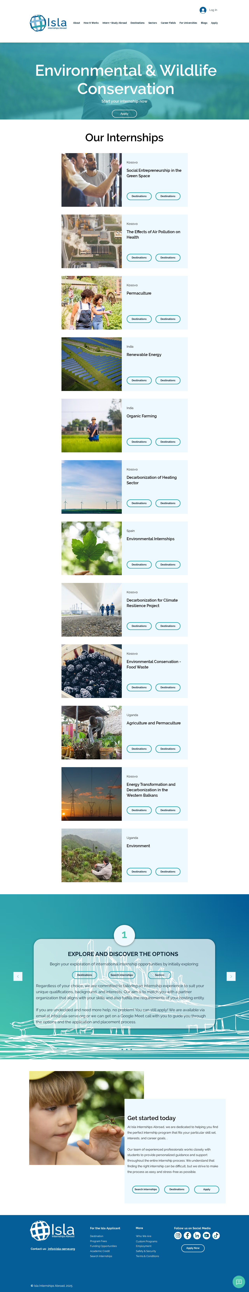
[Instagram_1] (178, 1235)
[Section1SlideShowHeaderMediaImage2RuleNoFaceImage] (122, 1049)
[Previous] (17, 976)
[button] (138, 23)
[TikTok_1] (216, 1235)
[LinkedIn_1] (197, 1235)
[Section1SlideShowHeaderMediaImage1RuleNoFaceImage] (117, 1049)
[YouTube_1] (206, 1235)
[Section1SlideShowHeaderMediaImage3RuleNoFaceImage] (126, 1049)
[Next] (231, 976)
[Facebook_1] (187, 1235)
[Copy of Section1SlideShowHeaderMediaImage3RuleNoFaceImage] (131, 1049)
